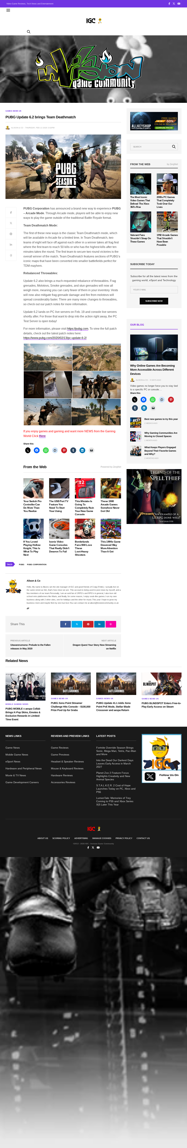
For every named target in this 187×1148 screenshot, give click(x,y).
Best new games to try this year (161, 419)
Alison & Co (17, 128)
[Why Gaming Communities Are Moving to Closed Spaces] (135, 436)
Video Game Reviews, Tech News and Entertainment (29, 4)
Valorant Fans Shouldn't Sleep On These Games (140, 238)
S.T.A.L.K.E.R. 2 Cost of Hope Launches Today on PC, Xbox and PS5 (116, 788)
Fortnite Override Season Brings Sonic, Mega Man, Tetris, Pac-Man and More (116, 751)
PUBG (21, 565)
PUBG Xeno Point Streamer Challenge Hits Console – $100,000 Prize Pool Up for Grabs (70, 707)
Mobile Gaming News (16, 704)
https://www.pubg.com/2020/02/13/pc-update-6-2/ (55, 337)
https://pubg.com (77, 328)
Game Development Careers (22, 782)
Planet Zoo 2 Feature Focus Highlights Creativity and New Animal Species (113, 776)
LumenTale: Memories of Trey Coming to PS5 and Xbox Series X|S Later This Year (114, 801)
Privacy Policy (124, 838)
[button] (47, 357)
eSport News (12, 761)
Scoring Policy (61, 838)
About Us (42, 838)
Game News (12, 747)
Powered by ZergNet (111, 467)
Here (42, 436)
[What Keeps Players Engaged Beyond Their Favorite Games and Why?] (135, 451)
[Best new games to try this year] (135, 422)
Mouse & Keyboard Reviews (67, 768)
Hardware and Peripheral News (23, 768)
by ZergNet (172, 164)
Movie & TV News (15, 775)
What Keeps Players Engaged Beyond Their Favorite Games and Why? (160, 450)
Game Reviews (59, 747)
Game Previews (60, 754)
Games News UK (13, 111)
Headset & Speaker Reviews (67, 761)
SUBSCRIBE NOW (154, 301)
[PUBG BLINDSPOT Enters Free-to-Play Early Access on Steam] (162, 684)
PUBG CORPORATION (36, 565)
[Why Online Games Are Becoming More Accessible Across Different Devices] (154, 348)
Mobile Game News (16, 754)
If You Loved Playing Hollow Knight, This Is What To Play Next (32, 548)
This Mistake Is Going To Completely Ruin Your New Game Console (84, 508)
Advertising (81, 838)
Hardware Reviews (62, 775)
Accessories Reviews (63, 782)
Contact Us (143, 838)
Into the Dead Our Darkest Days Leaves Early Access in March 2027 (114, 763)
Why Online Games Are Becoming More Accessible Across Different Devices (152, 370)
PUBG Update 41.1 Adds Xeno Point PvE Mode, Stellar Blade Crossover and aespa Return (113, 707)
